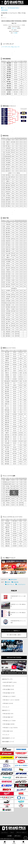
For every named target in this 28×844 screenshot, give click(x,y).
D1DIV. (8, 582)
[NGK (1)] (21, 793)
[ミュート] (22, 673)
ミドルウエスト (21, 584)
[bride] (7, 781)
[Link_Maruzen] (21, 765)
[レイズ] (7, 773)
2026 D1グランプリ (7, 679)
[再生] (3, 673)
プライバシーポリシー (21, 832)
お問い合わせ (17, 835)
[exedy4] (7, 785)
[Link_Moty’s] (7, 789)
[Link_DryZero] (7, 805)
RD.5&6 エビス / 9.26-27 (9, 696)
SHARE (14, 843)
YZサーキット (14, 28)
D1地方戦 (15, 582)
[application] (14, 667)
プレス (11, 832)
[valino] (7, 753)
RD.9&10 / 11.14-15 (8, 703)
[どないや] (21, 805)
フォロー (23, 843)
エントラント (5, 832)
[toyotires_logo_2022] (21, 749)
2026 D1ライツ (6, 710)
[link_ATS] (21, 781)
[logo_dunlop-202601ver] (7, 757)
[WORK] (21, 773)
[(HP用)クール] (7, 761)
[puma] (7, 801)
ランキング (6, 707)
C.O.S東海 (15, 32)
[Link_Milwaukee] (7, 793)
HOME (4, 843)
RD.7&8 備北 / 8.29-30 (9, 724)
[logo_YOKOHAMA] (21, 757)
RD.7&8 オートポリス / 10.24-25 (11, 700)
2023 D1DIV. (4, 10)
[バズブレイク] (21, 789)
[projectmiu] (7, 777)
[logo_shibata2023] (21, 753)
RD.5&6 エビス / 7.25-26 (9, 720)
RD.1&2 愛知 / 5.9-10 (9, 689)
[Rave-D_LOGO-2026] (21, 785)
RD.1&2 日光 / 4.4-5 (8, 713)
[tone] (21, 761)
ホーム (4, 8)
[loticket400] (21, 797)
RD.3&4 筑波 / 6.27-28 (9, 692)
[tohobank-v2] (7, 809)
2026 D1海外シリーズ (8, 741)
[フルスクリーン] (25, 673)
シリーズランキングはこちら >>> (10, 46)
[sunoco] (21, 769)
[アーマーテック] (7, 797)
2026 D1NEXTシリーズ (8, 738)
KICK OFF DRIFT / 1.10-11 (10, 682)
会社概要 (10, 835)
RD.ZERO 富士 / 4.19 (9, 685)
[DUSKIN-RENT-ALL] (7, 765)
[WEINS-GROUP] (21, 801)
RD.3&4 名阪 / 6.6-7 (8, 717)
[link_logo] (7, 769)
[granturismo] (7, 749)
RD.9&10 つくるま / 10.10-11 (10, 727)
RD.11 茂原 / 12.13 (8, 731)
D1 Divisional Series (13, 8)
